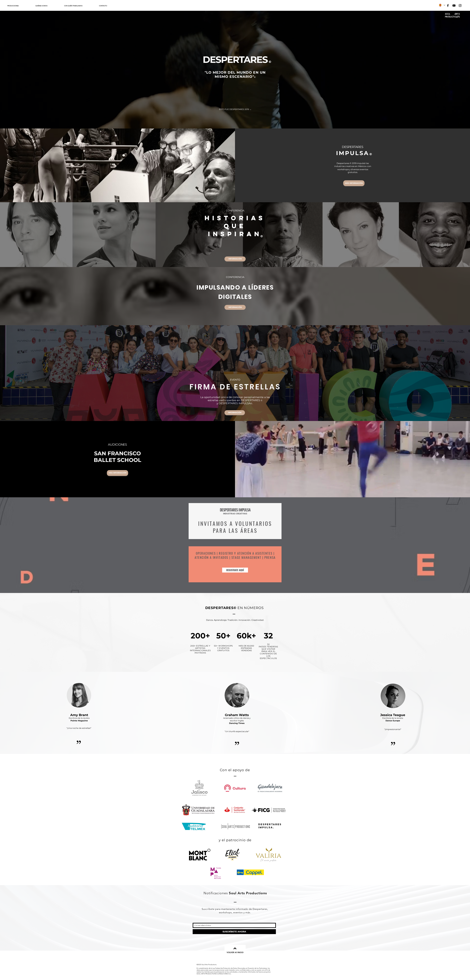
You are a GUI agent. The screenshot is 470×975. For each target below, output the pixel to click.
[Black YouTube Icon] (454, 5)
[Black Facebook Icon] (448, 5)
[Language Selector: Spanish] (442, 5)
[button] (20, 6)
